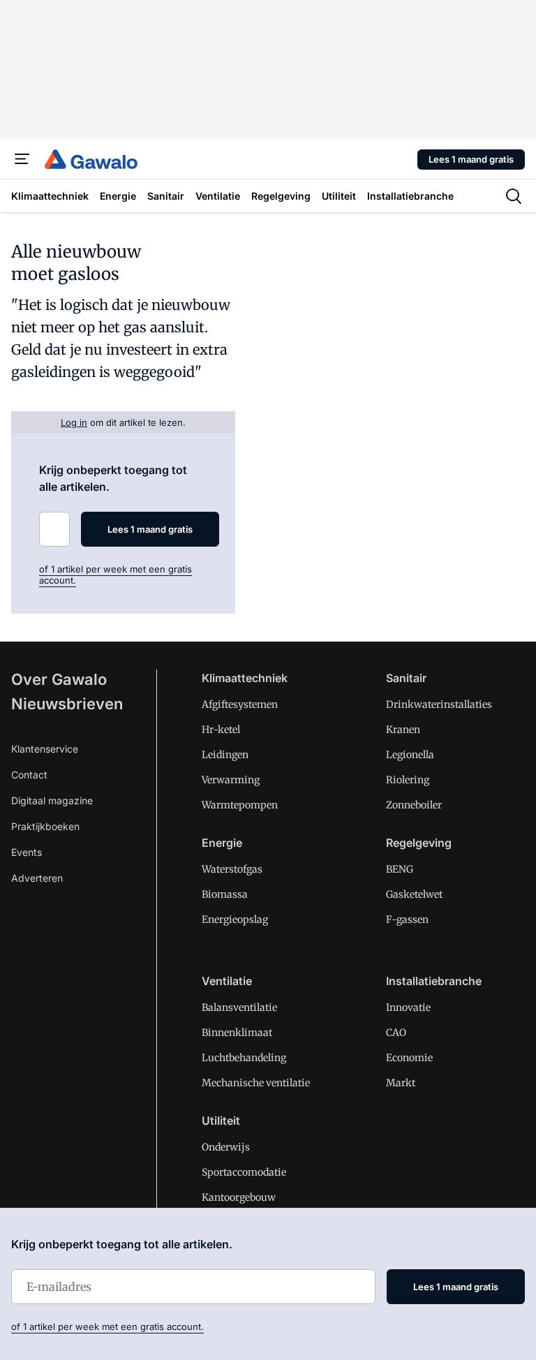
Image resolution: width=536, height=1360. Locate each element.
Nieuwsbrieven (67, 704)
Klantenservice (44, 749)
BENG (399, 869)
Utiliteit (221, 1121)
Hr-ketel (221, 729)
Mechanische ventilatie (256, 1083)
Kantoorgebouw (239, 1197)
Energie (222, 843)
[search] (513, 196)
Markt (400, 1083)
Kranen (403, 729)
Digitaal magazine (52, 800)
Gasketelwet (414, 894)
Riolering (407, 780)
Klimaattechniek (245, 678)
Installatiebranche (434, 981)
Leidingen (225, 754)
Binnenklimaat (237, 1032)
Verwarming (231, 780)
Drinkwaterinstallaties (439, 704)
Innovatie (408, 1007)
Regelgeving (419, 843)
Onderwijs (226, 1147)
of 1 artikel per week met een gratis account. (107, 1326)
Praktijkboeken (45, 826)
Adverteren (37, 878)
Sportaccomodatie (244, 1172)
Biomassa (225, 894)
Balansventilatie (239, 1007)
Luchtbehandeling (244, 1057)
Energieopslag (235, 919)
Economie (409, 1057)
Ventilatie (227, 981)
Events (26, 852)
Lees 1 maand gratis (471, 159)
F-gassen (407, 919)
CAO (396, 1032)
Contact (29, 775)
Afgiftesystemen (240, 704)
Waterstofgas (232, 869)
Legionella (410, 754)
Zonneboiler (414, 805)
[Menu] (22, 159)
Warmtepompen (240, 805)
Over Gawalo (59, 679)
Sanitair (406, 678)
